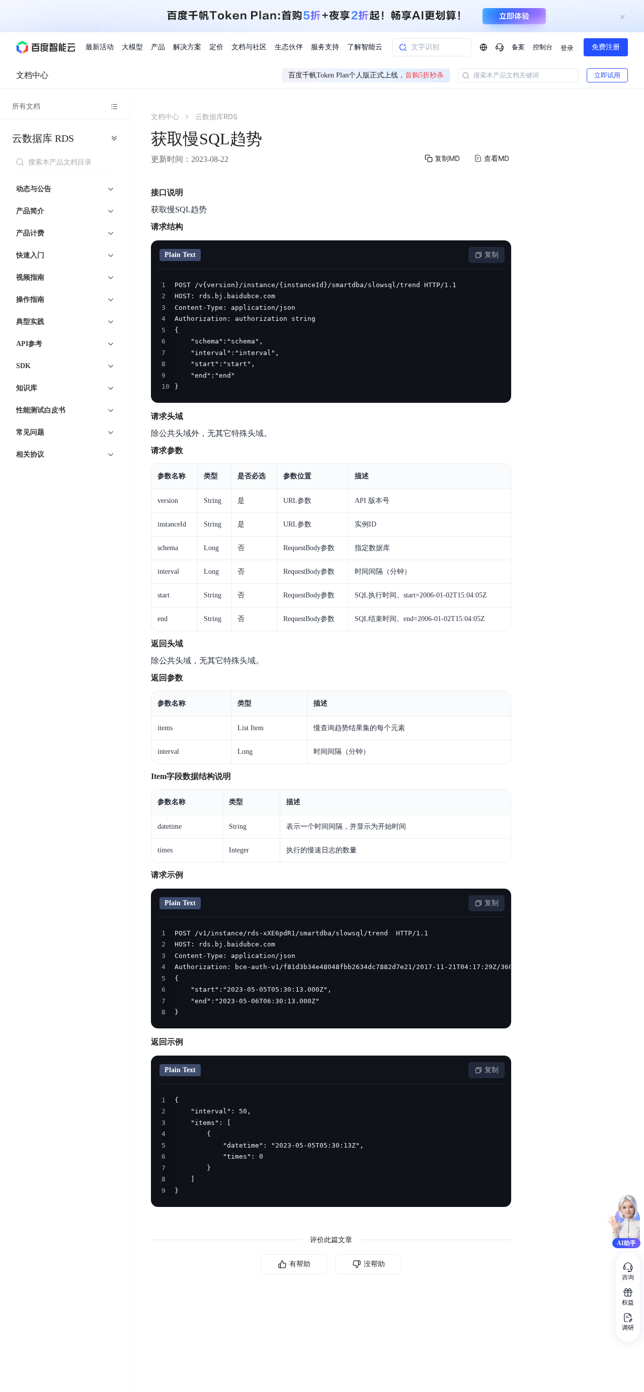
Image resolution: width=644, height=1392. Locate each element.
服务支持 (325, 47)
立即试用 (607, 75)
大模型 (132, 47)
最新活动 (100, 47)
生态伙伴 (289, 47)
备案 (518, 47)
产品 (158, 47)
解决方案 (187, 47)
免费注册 (606, 47)
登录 (567, 48)
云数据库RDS (43, 138)
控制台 (542, 47)
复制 (492, 254)
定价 (216, 47)
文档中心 (32, 75)
